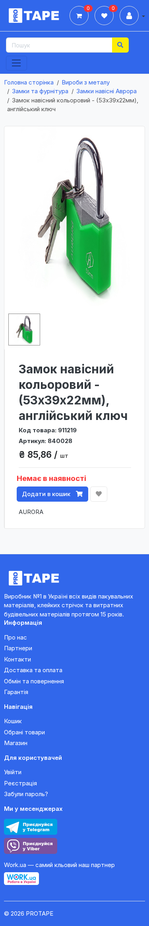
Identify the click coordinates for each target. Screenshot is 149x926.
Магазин (15, 743)
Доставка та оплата (33, 670)
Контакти (17, 659)
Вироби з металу (86, 82)
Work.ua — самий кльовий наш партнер (59, 865)
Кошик (13, 721)
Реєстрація (20, 783)
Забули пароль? (26, 794)
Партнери (18, 648)
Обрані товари (24, 732)
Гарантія (16, 692)
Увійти (12, 772)
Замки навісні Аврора (106, 91)
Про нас (15, 637)
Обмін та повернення (34, 681)
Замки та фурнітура (40, 91)
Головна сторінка (29, 82)
